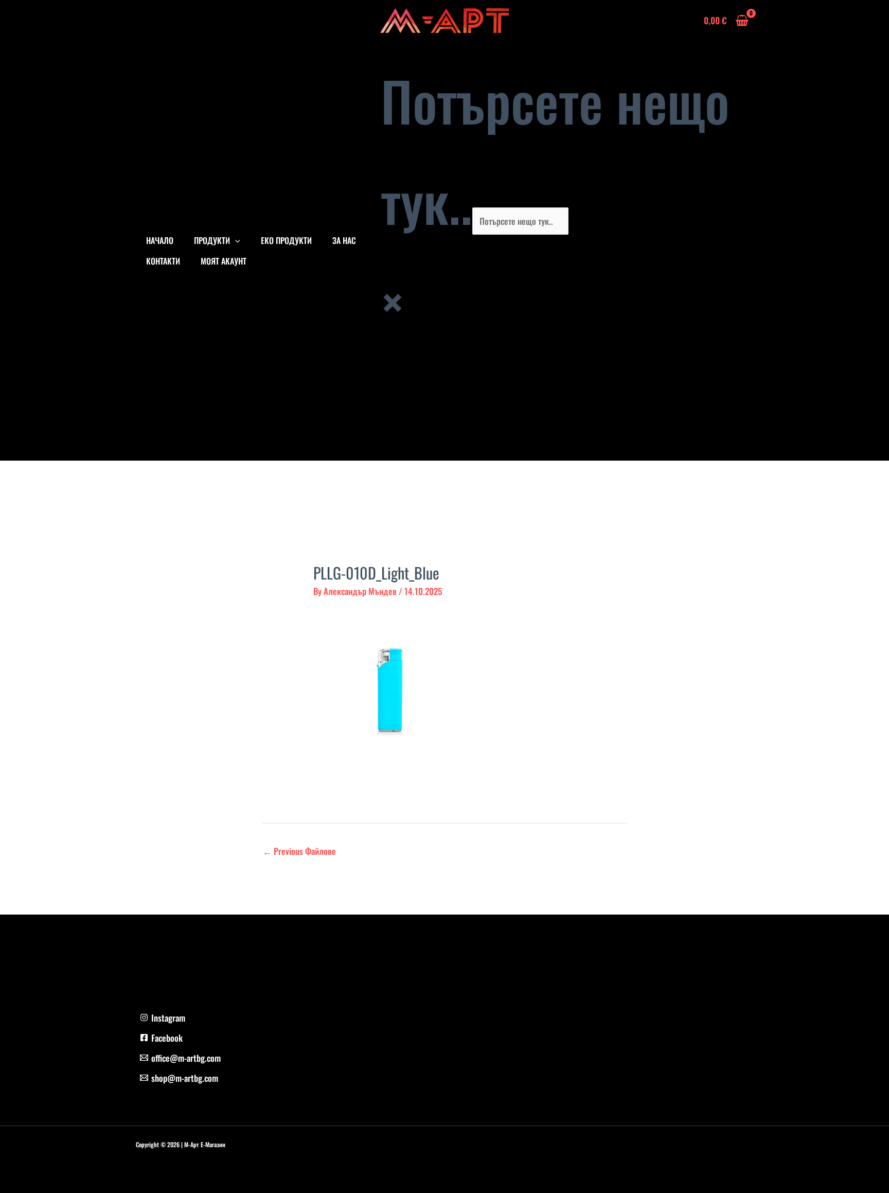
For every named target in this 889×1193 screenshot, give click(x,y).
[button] (235, 240)
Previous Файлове (299, 851)
